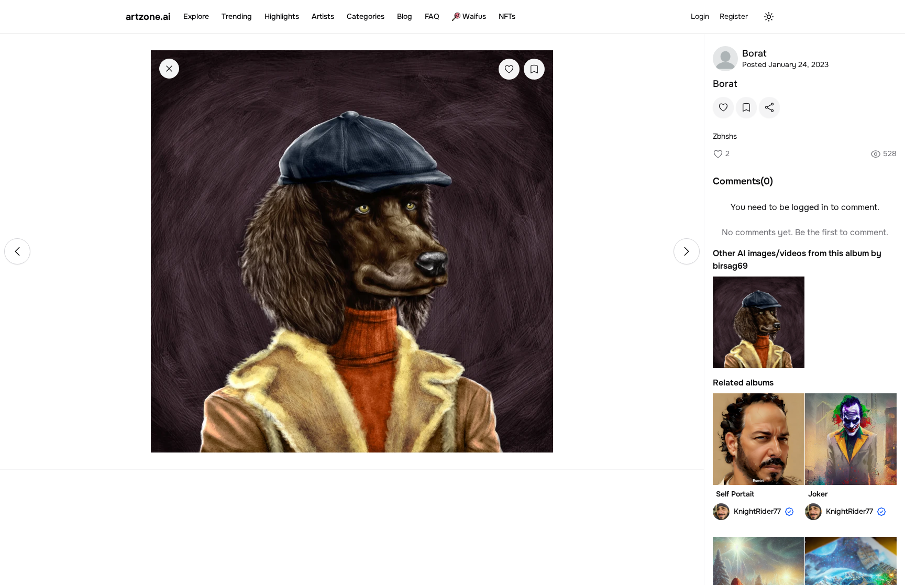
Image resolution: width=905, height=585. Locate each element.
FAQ (432, 16)
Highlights (281, 16)
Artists (323, 16)
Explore (196, 16)
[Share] (769, 107)
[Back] (169, 69)
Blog (404, 16)
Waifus (474, 16)
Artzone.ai (148, 17)
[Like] (509, 69)
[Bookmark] (534, 69)
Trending (237, 16)
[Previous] (17, 251)
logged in (810, 207)
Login (700, 16)
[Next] (687, 251)
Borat (725, 84)
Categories (365, 16)
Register (734, 16)
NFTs (507, 16)
